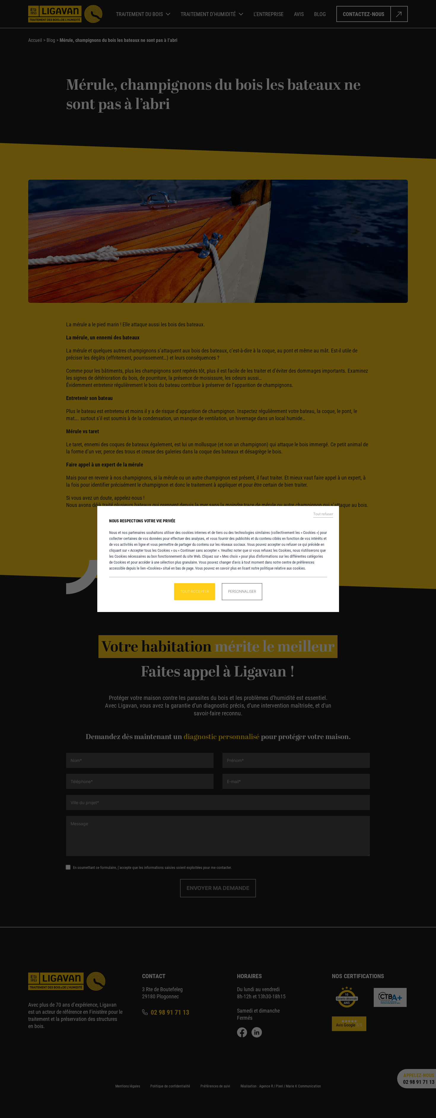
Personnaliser (242, 591)
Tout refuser (323, 514)
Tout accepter (194, 591)
